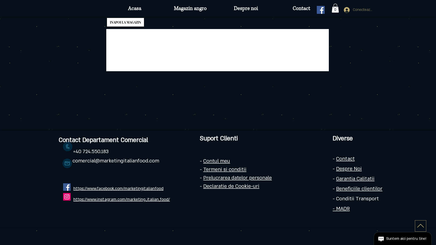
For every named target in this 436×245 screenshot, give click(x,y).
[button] (335, 8)
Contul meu (216, 161)
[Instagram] (67, 197)
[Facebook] (321, 10)
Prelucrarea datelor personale (237, 177)
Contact (345, 158)
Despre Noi (349, 168)
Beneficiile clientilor (359, 188)
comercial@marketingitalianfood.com (115, 160)
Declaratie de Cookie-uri (231, 186)
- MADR (341, 208)
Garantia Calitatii (355, 178)
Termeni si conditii (224, 169)
